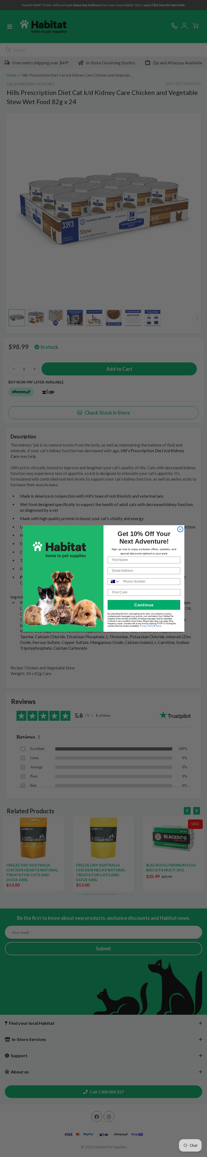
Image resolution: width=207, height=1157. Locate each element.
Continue (144, 605)
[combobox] (114, 581)
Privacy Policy (146, 626)
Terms (158, 626)
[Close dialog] (180, 529)
